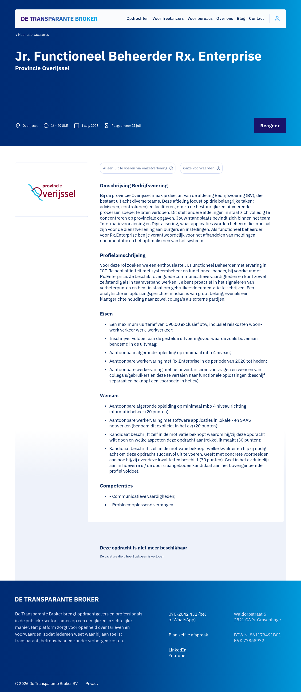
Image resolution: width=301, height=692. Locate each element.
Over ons (224, 18)
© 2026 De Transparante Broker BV (46, 683)
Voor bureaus (200, 18)
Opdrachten (138, 18)
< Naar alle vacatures (32, 34)
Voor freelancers (168, 18)
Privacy (91, 683)
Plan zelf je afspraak (188, 635)
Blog (241, 18)
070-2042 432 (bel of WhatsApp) (187, 616)
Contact (256, 18)
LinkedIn (177, 650)
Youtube (177, 655)
